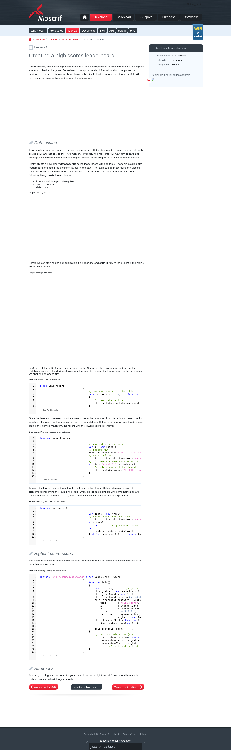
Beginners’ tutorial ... (71, 39)
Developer (101, 17)
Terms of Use (129, 734)
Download (123, 17)
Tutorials (53, 39)
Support (146, 17)
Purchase (169, 17)
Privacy (143, 734)
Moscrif (105, 734)
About (116, 734)
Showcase (191, 17)
